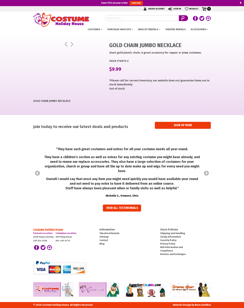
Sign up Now (183, 125)
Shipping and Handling (172, 233)
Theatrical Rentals (109, 233)
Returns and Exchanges (173, 254)
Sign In (177, 9)
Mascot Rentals (148, 29)
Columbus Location (66, 233)
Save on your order (121, 2)
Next (206, 173)
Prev (37, 173)
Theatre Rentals (175, 29)
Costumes (94, 29)
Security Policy (168, 240)
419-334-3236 (40, 240)
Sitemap (104, 236)
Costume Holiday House (48, 229)
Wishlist (193, 9)
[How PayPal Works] (59, 267)
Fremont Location (42, 233)
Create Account (156, 9)
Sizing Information (170, 236)
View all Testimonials (122, 208)
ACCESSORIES (198, 29)
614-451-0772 (63, 240)
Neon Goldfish (203, 305)
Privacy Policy (167, 243)
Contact (103, 240)
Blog (102, 243)
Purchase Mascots (119, 29)
